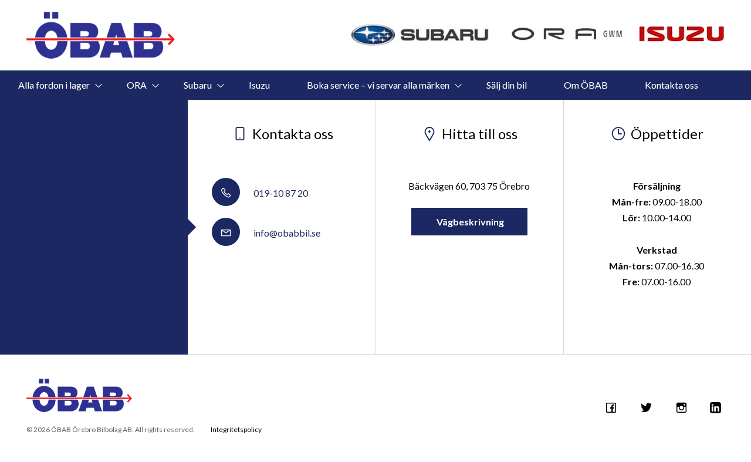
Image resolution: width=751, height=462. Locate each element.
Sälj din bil (506, 84)
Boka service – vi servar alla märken (378, 84)
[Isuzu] (681, 30)
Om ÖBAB (586, 84)
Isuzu (259, 84)
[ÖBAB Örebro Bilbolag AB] (100, 35)
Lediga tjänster (358, 114)
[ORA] (567, 35)
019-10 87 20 (280, 192)
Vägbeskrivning (469, 221)
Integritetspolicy (236, 429)
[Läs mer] (421, 35)
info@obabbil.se (286, 232)
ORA (137, 84)
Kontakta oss (671, 84)
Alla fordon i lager (54, 84)
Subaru (198, 84)
